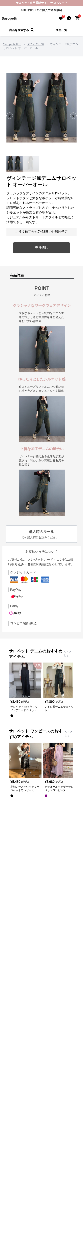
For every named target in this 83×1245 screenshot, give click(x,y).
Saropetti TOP (12, 44)
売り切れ (41, 247)
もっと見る (67, 653)
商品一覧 (61, 30)
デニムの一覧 (35, 44)
